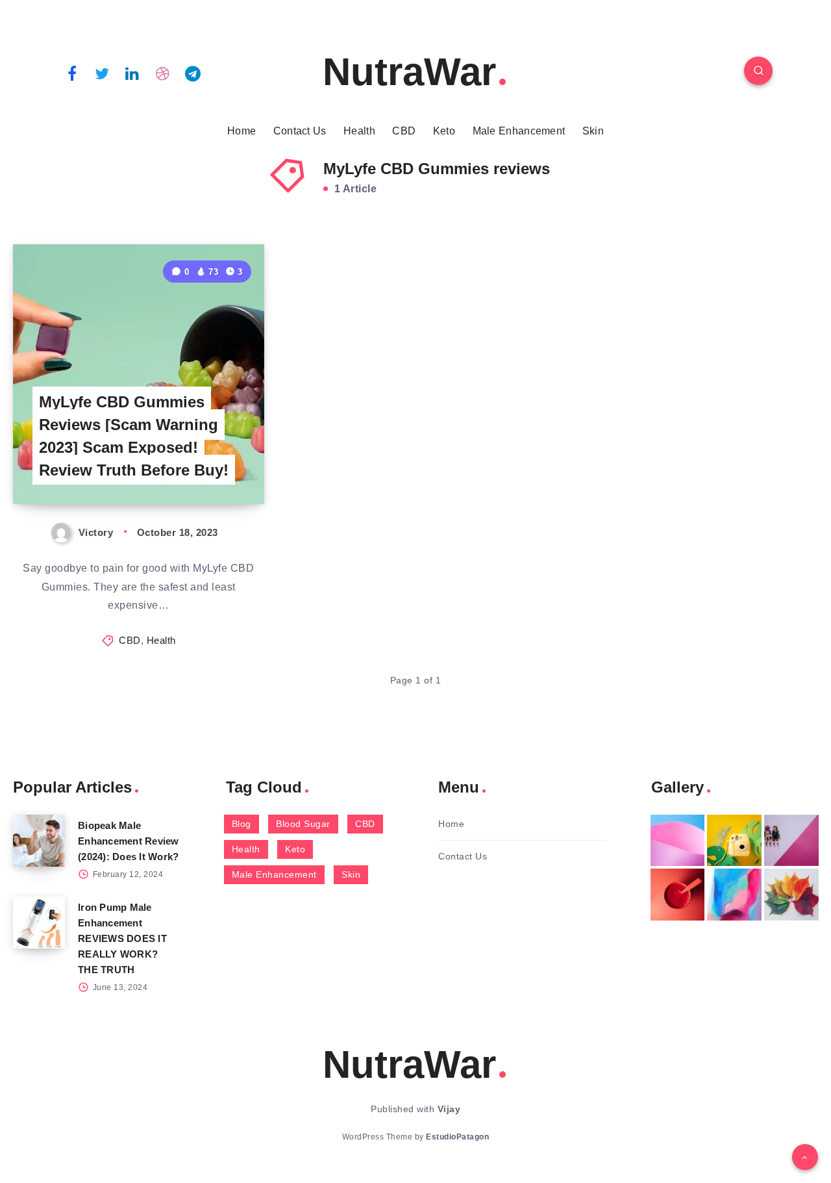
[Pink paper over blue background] (678, 841)
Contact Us (300, 130)
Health (359, 130)
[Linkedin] (132, 72)
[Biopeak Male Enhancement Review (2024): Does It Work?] (39, 841)
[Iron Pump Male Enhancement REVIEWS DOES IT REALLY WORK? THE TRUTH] (39, 922)
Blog (241, 824)
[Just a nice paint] (734, 895)
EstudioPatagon (457, 1136)
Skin (593, 130)
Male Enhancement (519, 130)
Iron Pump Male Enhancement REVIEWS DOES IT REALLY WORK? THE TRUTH (122, 938)
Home (241, 130)
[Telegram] (192, 72)
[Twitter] (102, 72)
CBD (404, 130)
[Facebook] (72, 72)
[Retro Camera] (734, 841)
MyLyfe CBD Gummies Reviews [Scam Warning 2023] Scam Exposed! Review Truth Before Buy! (134, 435)
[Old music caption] (791, 841)
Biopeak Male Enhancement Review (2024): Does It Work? (128, 841)
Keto (444, 130)
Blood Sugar (303, 824)
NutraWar (409, 72)
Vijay (449, 1109)
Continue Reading (203, 464)
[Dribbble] (163, 72)
